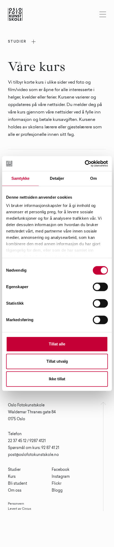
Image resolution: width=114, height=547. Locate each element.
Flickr (57, 484)
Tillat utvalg (57, 361)
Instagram (61, 477)
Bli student (17, 484)
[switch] (100, 287)
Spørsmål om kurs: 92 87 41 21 (33, 448)
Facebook (60, 470)
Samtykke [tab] (20, 178)
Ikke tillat (57, 379)
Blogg (57, 491)
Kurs (12, 477)
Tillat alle (57, 344)
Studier (14, 470)
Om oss (14, 491)
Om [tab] (93, 178)
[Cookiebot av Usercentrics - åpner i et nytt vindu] (85, 163)
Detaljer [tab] (57, 178)
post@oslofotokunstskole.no (33, 455)
